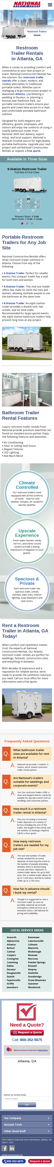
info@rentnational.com (12, 1154)
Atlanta (20, 94)
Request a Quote (30, 1032)
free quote (33, 150)
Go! (27, 1104)
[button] (22, 223)
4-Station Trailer (14, 286)
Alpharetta (13, 940)
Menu (50, 4)
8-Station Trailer (14, 303)
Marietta (33, 948)
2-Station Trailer (14, 273)
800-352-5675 (31, 1040)
